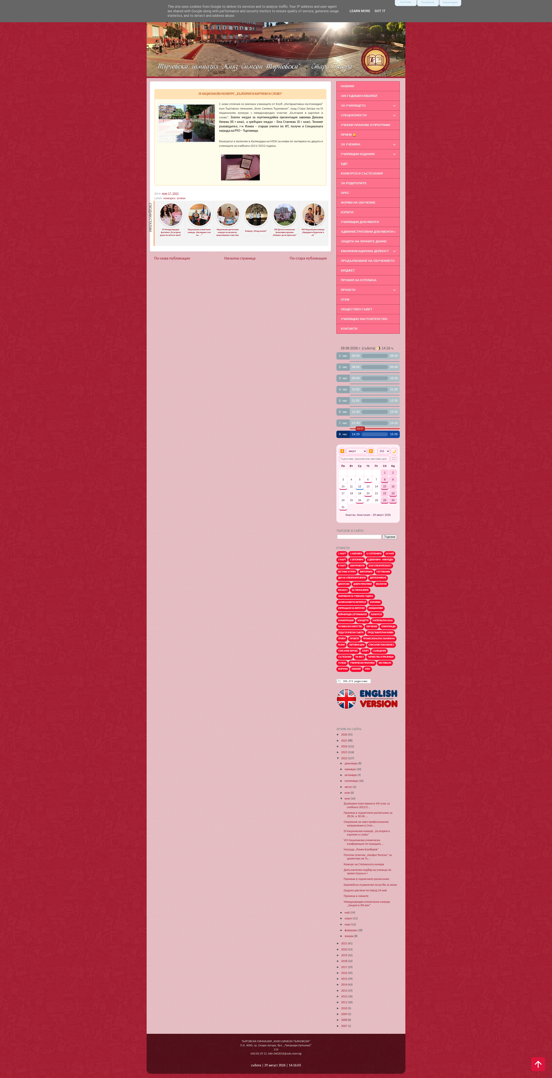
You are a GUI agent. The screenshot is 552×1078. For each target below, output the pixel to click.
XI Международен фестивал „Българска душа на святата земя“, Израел (170, 233)
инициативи (376, 608)
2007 (344, 1026)
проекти (354, 639)
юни (348, 798)
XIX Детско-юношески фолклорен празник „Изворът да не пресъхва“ (284, 232)
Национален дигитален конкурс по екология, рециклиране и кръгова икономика (227, 233)
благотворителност (380, 566)
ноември (350, 769)
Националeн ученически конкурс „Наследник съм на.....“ (199, 232)
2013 (344, 990)
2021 (344, 943)
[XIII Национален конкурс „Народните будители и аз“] (313, 226)
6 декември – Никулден (380, 560)
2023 (344, 752)
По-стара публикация (308, 259)
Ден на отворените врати (352, 578)
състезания (344, 657)
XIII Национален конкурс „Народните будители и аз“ (313, 232)
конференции (346, 621)
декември (351, 763)
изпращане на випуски (351, 608)
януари (349, 936)
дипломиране (378, 578)
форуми (343, 669)
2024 (344, 746)
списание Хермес (348, 651)
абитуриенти (357, 566)
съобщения (379, 651)
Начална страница (240, 259)
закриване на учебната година (355, 596)
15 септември (373, 554)
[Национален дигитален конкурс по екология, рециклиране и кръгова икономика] (228, 226)
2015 (344, 979)
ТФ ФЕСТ (359, 657)
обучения (371, 627)
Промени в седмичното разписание (366, 879)
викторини (366, 572)
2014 (344, 984)
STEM (367, 669)
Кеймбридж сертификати (352, 614)
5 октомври (356, 560)
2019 (344, 955)
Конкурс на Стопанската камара (364, 864)
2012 (344, 996)
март (348, 924)
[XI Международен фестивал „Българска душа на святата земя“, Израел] (171, 226)
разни (341, 645)
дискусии (343, 584)
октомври (351, 775)
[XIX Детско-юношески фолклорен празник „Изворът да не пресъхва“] (285, 226)
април (349, 918)
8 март (342, 566)
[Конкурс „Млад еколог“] (256, 226)
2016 (344, 973)
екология (381, 584)
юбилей (356, 669)
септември (352, 781)
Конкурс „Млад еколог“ (256, 231)
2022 (344, 758)
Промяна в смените (356, 896)
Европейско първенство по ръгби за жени (370, 885)
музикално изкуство (350, 627)
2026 (344, 734)
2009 (344, 1014)
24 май (390, 554)
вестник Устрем (347, 572)
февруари (351, 930)
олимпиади (388, 627)
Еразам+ (343, 590)
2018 (344, 961)
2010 (344, 1008)
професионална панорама (379, 639)
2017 (344, 967)
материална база (383, 621)
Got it (380, 11)
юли (348, 793)
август (349, 787)
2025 (344, 740)
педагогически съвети (351, 633)
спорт (365, 651)
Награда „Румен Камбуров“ (361, 849)
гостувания (383, 572)
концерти (363, 621)
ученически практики (362, 663)
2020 (344, 949)
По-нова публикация (172, 259)
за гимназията (360, 590)
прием (342, 639)
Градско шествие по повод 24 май (365, 890)
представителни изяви (380, 633)
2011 (344, 1002)
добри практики (362, 584)
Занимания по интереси (352, 602)
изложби (375, 602)
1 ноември (356, 554)
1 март (342, 554)
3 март (342, 560)
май (347, 912)
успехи (181, 198)
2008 (344, 1020)
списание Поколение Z (381, 645)
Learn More (360, 11)
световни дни (356, 645)
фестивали (385, 663)
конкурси (169, 198)
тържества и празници (381, 657)
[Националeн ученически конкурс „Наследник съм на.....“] (199, 226)
